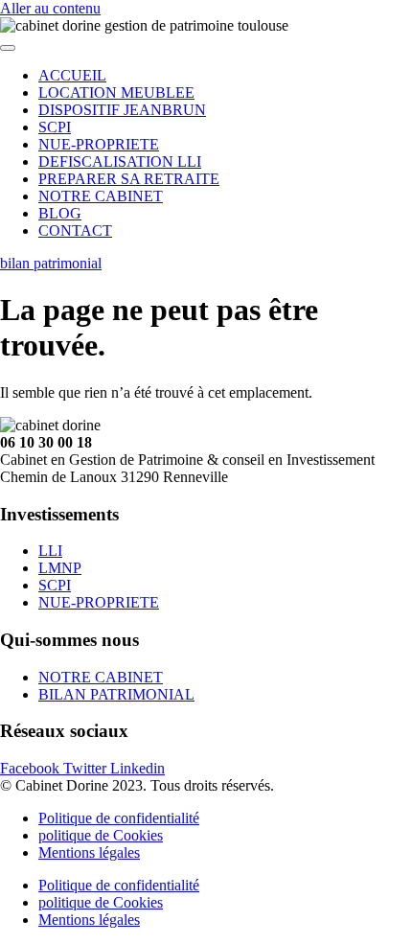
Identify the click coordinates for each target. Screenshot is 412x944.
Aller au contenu (50, 8)
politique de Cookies (100, 835)
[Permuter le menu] (7, 48)
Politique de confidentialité (118, 818)
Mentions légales (89, 852)
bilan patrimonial (51, 263)
